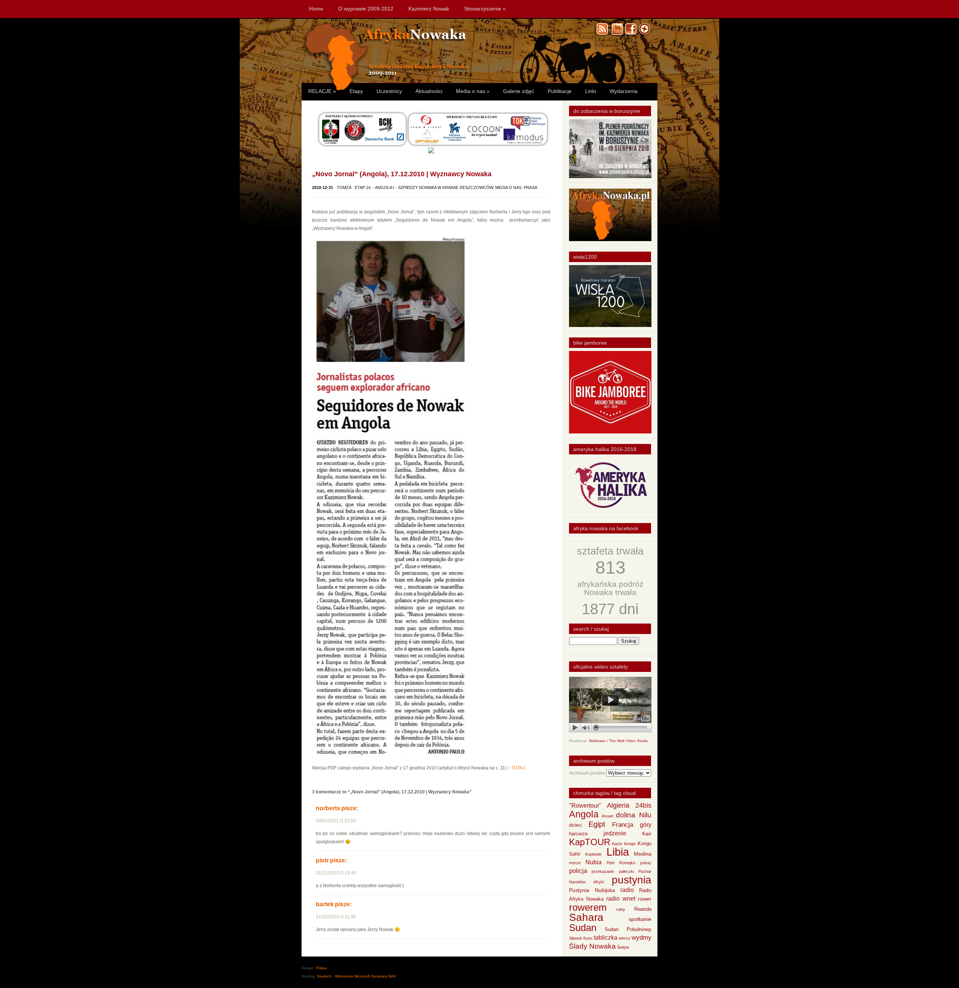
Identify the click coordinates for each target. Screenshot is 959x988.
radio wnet (620, 898)
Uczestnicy (389, 91)
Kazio (617, 843)
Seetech (324, 976)
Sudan (582, 927)
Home (316, 9)
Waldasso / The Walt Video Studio (618, 741)
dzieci (575, 825)
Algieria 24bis (629, 805)
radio (627, 890)
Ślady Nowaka (592, 946)
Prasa (530, 187)
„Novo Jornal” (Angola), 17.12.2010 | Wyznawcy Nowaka (401, 174)
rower (644, 899)
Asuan (607, 816)
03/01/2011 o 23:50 (336, 820)
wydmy (641, 937)
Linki (590, 91)
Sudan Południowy (628, 929)
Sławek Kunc (581, 938)
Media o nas (473, 91)
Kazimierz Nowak (428, 9)
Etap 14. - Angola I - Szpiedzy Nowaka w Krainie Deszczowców (424, 187)
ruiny (620, 909)
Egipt (597, 824)
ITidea (321, 968)
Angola (584, 814)
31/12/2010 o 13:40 (336, 873)
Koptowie (593, 854)
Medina (642, 854)
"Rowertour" (585, 805)
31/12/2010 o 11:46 (336, 916)
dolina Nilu (633, 815)
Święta (623, 947)
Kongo (630, 843)
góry (645, 825)
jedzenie (614, 833)
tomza (344, 187)
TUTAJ (518, 768)
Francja (622, 824)
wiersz (624, 938)
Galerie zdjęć (518, 91)
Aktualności (428, 91)
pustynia (631, 880)
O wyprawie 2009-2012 (365, 9)
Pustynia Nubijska (592, 890)
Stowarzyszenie (485, 9)
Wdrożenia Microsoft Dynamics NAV (365, 976)
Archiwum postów (587, 773)
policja (578, 870)
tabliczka (605, 937)
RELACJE (322, 91)
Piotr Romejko (621, 863)
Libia (617, 852)
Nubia (594, 862)
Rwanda (642, 909)
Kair (646, 834)
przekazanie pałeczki (612, 871)
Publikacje (560, 91)
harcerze (578, 834)
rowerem (588, 907)
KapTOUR (589, 842)
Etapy (356, 91)
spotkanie (640, 919)
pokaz (645, 863)
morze (575, 863)
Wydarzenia (623, 91)
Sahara (586, 917)
